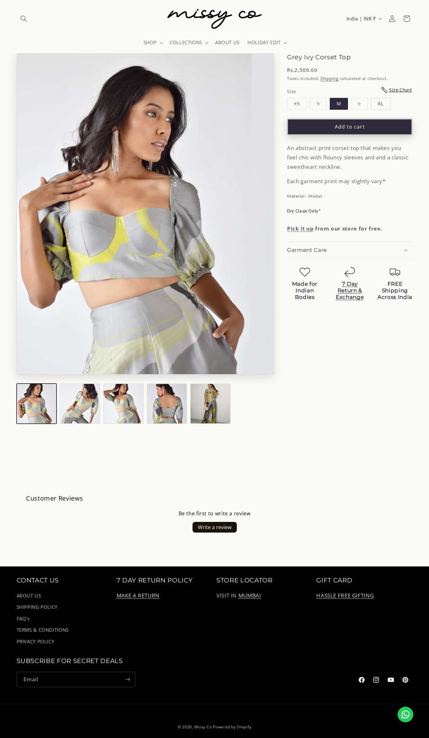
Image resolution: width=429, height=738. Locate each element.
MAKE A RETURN (138, 595)
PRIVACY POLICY (35, 641)
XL (381, 103)
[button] (24, 18)
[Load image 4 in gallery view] (167, 404)
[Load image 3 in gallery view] (123, 404)
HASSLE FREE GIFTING (345, 595)
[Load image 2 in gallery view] (80, 404)
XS (300, 104)
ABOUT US (29, 595)
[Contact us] (405, 714)
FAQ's (23, 618)
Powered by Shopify (232, 727)
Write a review (214, 527)
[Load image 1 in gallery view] (37, 404)
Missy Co (203, 727)
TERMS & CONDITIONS (43, 630)
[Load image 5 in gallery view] (210, 404)
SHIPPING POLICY (37, 607)
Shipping (329, 78)
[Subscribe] (127, 679)
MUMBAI (249, 595)
